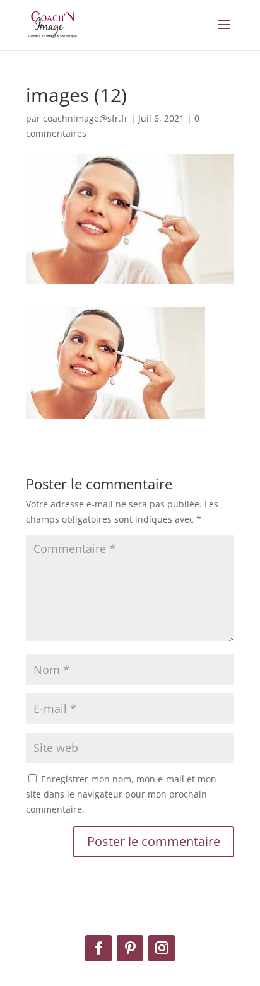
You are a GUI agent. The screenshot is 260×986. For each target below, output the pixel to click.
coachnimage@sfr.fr (85, 118)
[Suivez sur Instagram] (161, 948)
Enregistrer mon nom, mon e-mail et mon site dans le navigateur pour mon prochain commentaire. (121, 794)
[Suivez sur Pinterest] (130, 948)
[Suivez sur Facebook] (98, 948)
